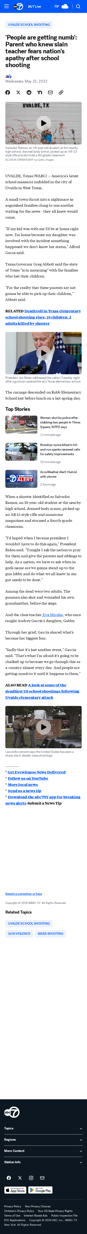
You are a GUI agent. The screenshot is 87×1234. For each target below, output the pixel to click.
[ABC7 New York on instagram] (31, 1178)
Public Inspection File (64, 1215)
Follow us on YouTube (28, 778)
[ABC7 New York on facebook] (8, 1178)
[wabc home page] (11, 1112)
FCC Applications (15, 1220)
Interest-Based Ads (36, 1215)
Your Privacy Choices (38, 1206)
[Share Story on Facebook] (8, 92)
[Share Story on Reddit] (29, 92)
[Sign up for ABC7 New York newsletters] (42, 1178)
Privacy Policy (12, 1206)
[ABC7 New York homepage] (18, 6)
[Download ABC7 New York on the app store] (15, 1190)
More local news (23, 784)
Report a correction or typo (23, 894)
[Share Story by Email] (50, 92)
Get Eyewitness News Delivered (36, 772)
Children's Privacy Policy (19, 1211)
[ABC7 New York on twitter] (20, 1178)
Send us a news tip (24, 790)
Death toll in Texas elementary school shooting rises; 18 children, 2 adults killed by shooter (43, 317)
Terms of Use (12, 1215)
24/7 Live (34, 6)
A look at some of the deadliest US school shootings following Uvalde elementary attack (42, 691)
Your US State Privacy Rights (55, 1211)
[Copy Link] (61, 92)
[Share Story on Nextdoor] (40, 92)
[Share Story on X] (18, 92)
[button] (6, 6)
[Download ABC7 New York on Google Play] (40, 1190)
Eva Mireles (52, 614)
